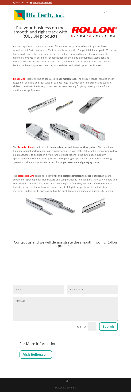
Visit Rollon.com (36, 354)
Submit (108, 326)
